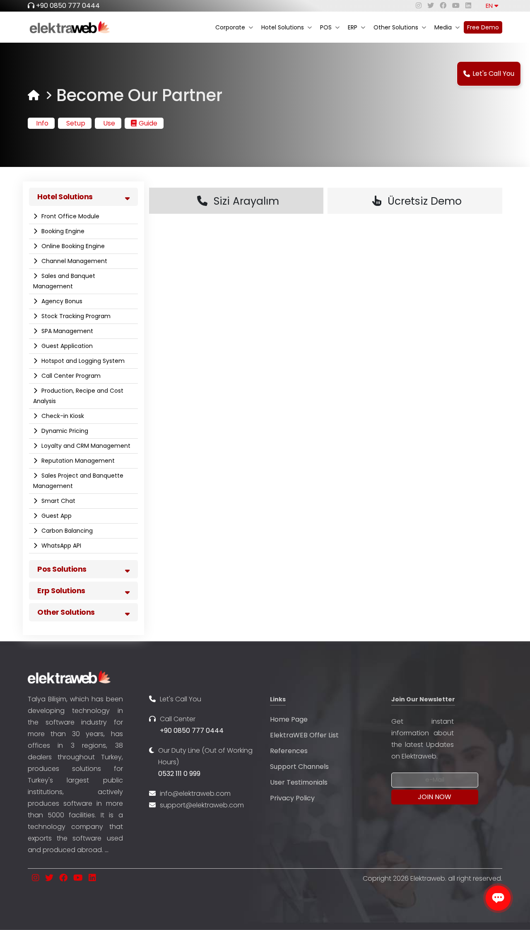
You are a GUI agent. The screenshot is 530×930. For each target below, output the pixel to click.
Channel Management (73, 261)
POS (326, 27)
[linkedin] (468, 5)
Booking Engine (62, 231)
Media (443, 27)
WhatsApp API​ (60, 545)
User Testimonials (299, 782)
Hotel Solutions (282, 27)
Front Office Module (69, 216)
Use (109, 123)
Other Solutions (395, 27)
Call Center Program (70, 376)
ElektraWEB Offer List (304, 735)
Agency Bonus (61, 301)
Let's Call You (493, 73)
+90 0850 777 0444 (68, 5)
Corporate (230, 27)
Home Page (289, 719)
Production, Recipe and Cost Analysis (78, 395)
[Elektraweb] (33, 95)
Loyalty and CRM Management (85, 446)
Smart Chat (57, 501)
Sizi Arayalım (246, 201)
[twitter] (430, 5)
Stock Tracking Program (75, 316)
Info (42, 123)
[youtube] (456, 5)
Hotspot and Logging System (82, 361)
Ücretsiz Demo (425, 201)
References (289, 751)
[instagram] (419, 5)
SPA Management (66, 331)
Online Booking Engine (72, 246)
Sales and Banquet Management (64, 281)
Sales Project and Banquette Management (78, 480)
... (106, 850)
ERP (352, 27)
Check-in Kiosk (62, 416)
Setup (75, 123)
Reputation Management (77, 461)
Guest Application (66, 346)
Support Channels (299, 766)
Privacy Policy (292, 798)
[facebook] (443, 5)
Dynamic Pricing (64, 431)
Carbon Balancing (66, 531)
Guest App (56, 516)
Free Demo (483, 27)
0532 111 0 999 (179, 773)
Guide (148, 123)
